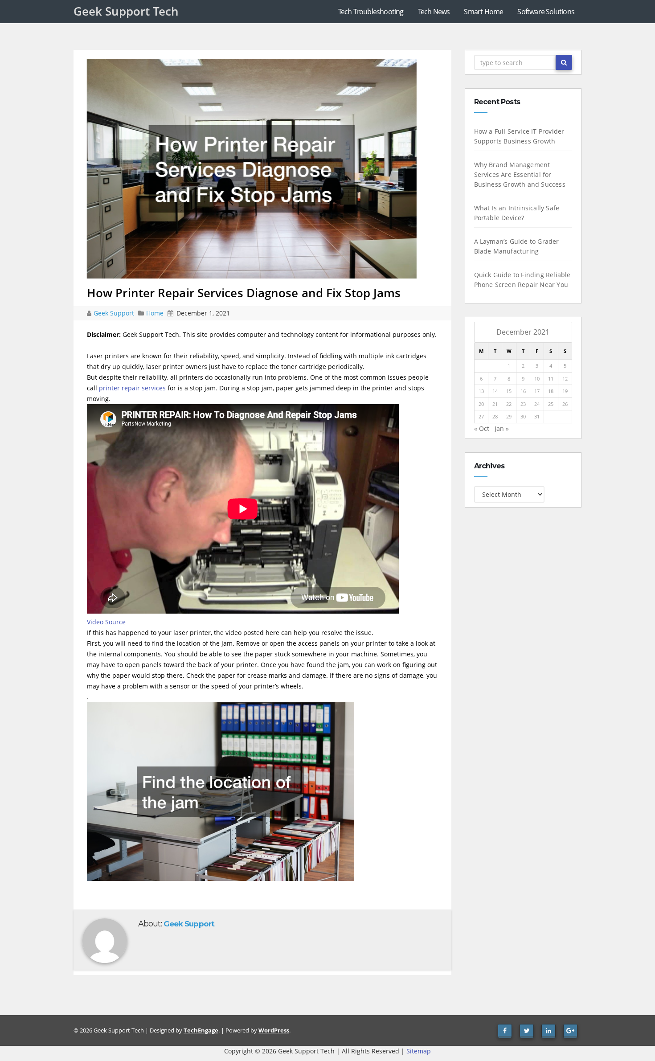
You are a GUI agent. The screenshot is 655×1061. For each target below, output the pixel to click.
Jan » (502, 428)
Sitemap (418, 1051)
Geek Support (115, 313)
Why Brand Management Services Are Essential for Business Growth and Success (519, 174)
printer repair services (132, 388)
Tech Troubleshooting (371, 11)
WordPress (273, 1030)
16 (523, 391)
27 (481, 416)
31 (537, 416)
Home (155, 313)
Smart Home (483, 11)
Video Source (106, 622)
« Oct (481, 428)
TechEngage (201, 1030)
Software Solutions (545, 11)
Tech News (434, 11)
